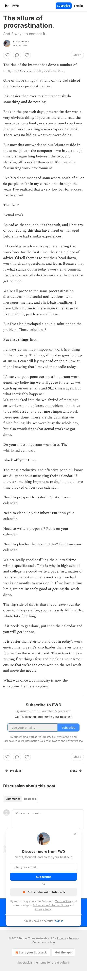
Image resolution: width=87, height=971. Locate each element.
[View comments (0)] (17, 55)
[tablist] (20, 799)
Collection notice (43, 942)
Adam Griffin (21, 41)
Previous (15, 770)
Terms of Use (63, 901)
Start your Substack (33, 952)
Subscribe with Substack (46, 892)
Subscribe (63, 5)
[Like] (7, 55)
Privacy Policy (43, 909)
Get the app (63, 952)
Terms (73, 938)
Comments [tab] (13, 799)
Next (73, 770)
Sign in (78, 5)
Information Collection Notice (51, 905)
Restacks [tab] (30, 799)
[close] (75, 834)
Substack (23, 962)
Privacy (61, 938)
